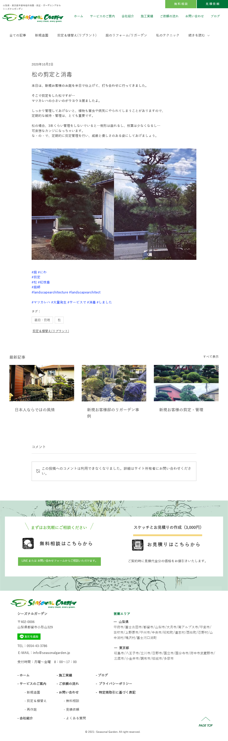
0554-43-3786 (37, 646)
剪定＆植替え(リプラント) (77, 35)
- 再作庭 (30, 709)
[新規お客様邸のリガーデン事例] (114, 383)
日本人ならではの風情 (35, 410)
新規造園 (41, 35)
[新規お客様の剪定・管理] (186, 383)
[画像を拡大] (114, 204)
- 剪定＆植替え (35, 701)
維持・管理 (42, 320)
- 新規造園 (32, 692)
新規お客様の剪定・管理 (181, 410)
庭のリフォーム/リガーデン (126, 35)
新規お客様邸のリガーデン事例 (113, 413)
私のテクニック (167, 35)
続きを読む (196, 35)
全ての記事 (17, 35)
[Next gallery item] (191, 204)
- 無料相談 (71, 701)
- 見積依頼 (71, 709)
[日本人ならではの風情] (41, 383)
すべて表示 (211, 356)
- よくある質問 (75, 718)
